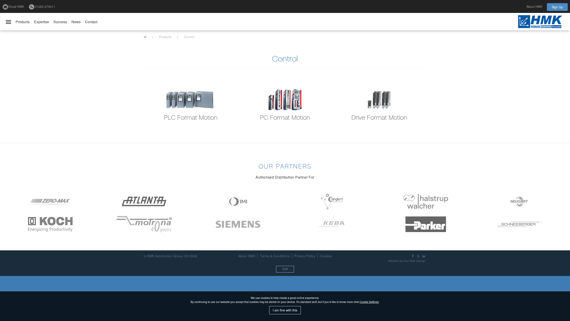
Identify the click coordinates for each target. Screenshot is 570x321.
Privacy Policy (304, 256)
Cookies (326, 256)
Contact (91, 21)
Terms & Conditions (274, 256)
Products (23, 21)
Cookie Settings (369, 302)
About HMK (534, 6)
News (76, 21)
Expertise (41, 21)
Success (60, 21)
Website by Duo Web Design (407, 261)
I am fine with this (285, 310)
